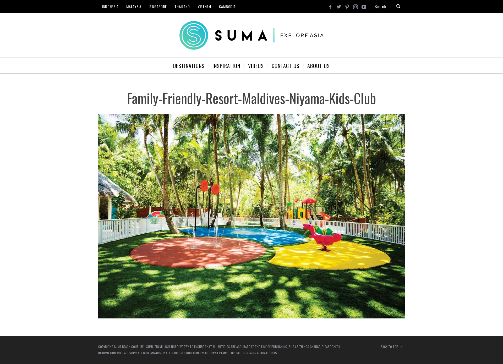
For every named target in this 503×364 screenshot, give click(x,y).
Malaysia (133, 6)
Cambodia (227, 6)
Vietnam (204, 6)
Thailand (182, 6)
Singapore (158, 6)
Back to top (390, 346)
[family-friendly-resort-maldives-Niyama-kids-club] (251, 316)
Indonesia (110, 6)
